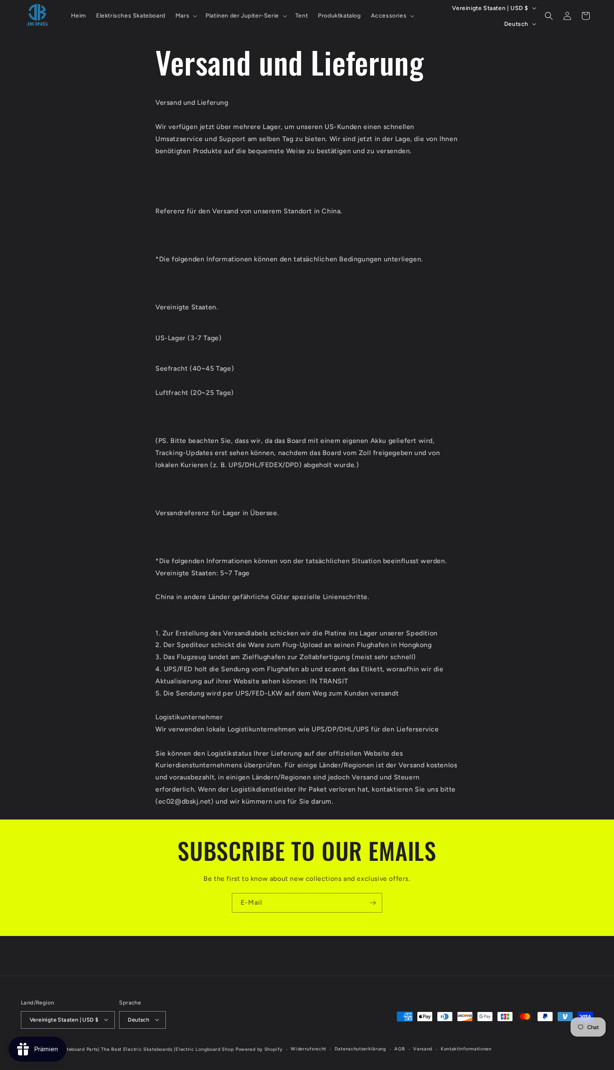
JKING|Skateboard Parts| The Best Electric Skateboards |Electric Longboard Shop (137, 1049)
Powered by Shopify (259, 1049)
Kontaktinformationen (466, 1048)
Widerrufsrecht (308, 1048)
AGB (399, 1048)
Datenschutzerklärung (360, 1048)
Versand (422, 1048)
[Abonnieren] (372, 903)
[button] (185, 16)
